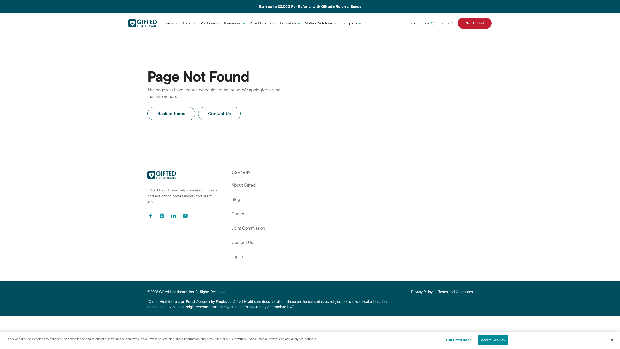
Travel (169, 23)
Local (187, 23)
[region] (310, 340)
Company (349, 23)
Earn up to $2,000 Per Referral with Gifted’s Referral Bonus (310, 6)
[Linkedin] (174, 215)
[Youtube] (185, 215)
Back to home (171, 113)
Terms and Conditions (455, 291)
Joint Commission (248, 228)
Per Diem (208, 23)
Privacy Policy (422, 291)
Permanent (232, 23)
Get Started (475, 23)
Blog (236, 199)
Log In (444, 23)
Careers (239, 213)
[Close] (612, 340)
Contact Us (219, 113)
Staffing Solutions (319, 23)
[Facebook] (150, 215)
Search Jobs (419, 23)
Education (288, 23)
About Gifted (244, 185)
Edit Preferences (458, 340)
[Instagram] (162, 215)
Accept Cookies (493, 340)
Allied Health (260, 23)
